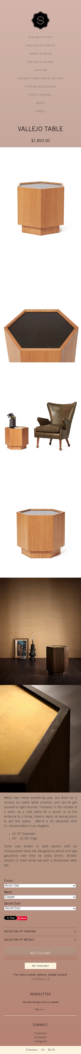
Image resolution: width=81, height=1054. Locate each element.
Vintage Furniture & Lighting (40, 78)
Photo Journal (40, 95)
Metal (8, 892)
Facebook (40, 1033)
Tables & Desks (40, 54)
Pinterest (40, 1037)
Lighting (40, 70)
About (40, 103)
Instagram (40, 1041)
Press (40, 111)
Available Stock (40, 37)
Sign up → (40, 1009)
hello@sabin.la (40, 979)
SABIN (40, 20)
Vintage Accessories (40, 87)
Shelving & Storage (40, 45)
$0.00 (51, 1050)
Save (23, 918)
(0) (43, 1050)
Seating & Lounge (40, 62)
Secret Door (12, 903)
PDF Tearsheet (40, 966)
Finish (8, 881)
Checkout (32, 1050)
